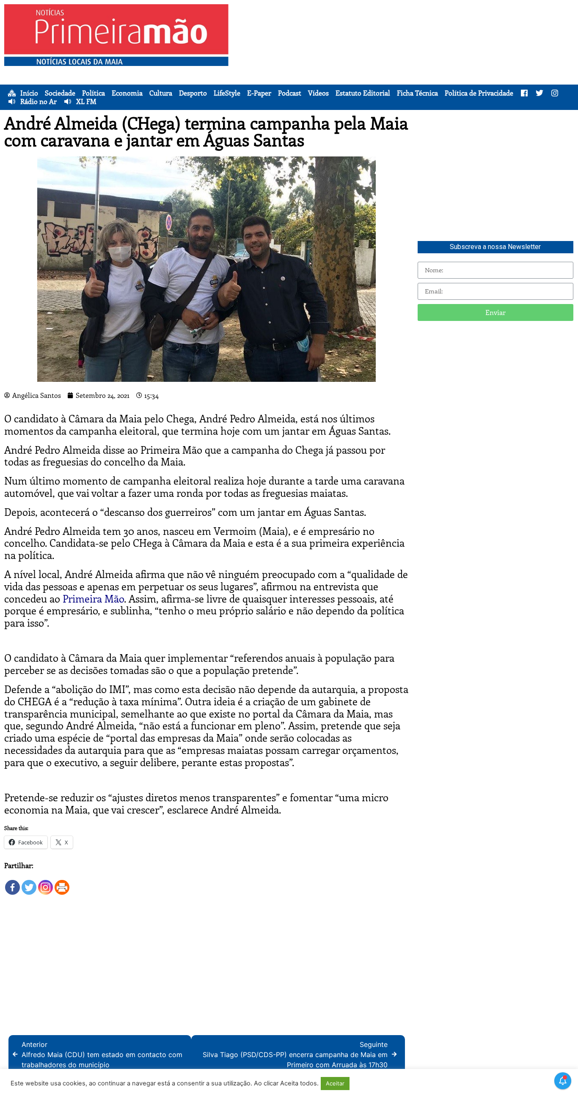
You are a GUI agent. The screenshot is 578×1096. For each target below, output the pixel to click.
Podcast (289, 93)
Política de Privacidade (479, 93)
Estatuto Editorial (363, 93)
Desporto (193, 93)
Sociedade (60, 93)
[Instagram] (45, 883)
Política (93, 93)
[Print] (62, 883)
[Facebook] (12, 883)
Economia (127, 93)
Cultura (160, 93)
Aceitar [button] (335, 1083)
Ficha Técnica (417, 93)
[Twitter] (29, 883)
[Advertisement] (405, 63)
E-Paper (259, 93)
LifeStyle (227, 93)
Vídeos (318, 93)
